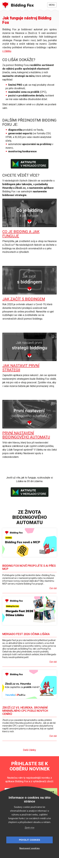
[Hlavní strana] (18, 5)
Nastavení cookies (29, 848)
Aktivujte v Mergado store (29, 164)
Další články (29, 749)
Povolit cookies (29, 840)
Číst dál (53, 588)
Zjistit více (29, 827)
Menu (52, 5)
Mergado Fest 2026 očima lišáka (26, 634)
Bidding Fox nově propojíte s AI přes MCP (29, 567)
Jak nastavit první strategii (20, 367)
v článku (6, 51)
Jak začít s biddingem (23, 299)
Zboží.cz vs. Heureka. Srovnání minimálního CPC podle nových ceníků (25, 710)
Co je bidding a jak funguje (20, 233)
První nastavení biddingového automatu (26, 435)
